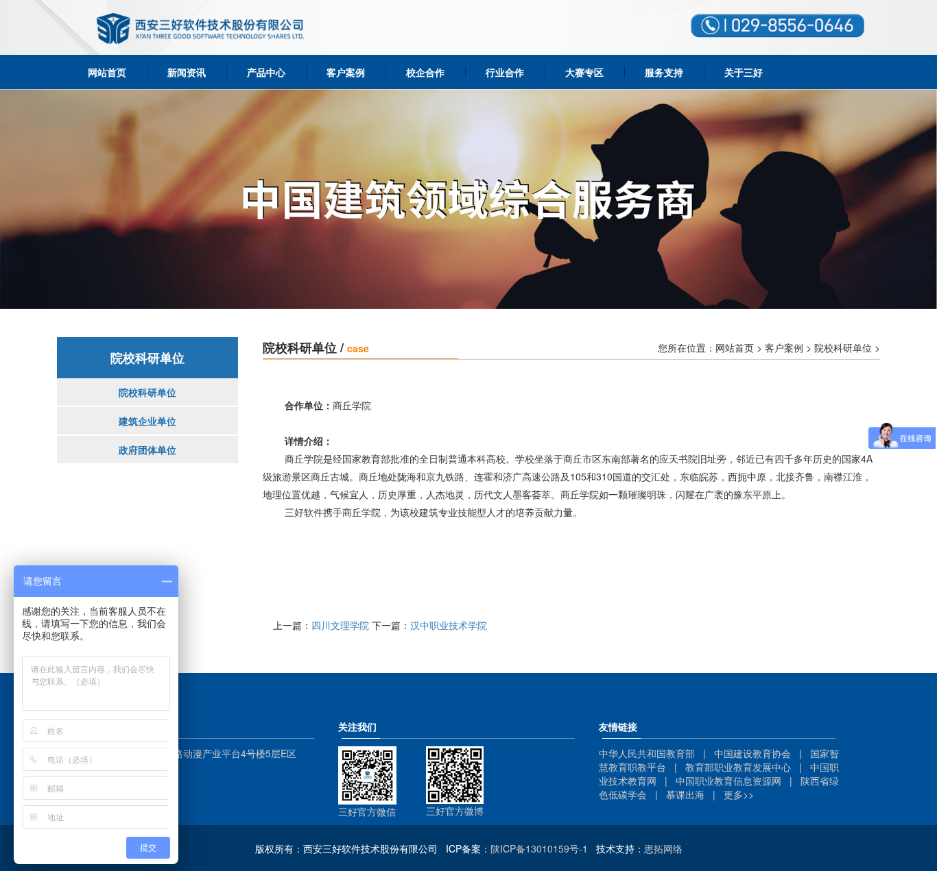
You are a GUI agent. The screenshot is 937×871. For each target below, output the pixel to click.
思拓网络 (663, 848)
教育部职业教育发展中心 (738, 767)
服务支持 (664, 72)
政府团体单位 (147, 449)
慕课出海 (685, 794)
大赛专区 (584, 72)
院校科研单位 (147, 392)
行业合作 (505, 72)
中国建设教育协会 (752, 753)
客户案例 (346, 72)
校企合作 (425, 72)
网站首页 (107, 72)
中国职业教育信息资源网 (728, 780)
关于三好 (743, 72)
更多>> (739, 794)
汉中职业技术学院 (448, 625)
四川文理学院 (340, 625)
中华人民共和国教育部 (647, 753)
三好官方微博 (455, 811)
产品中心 (266, 72)
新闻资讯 (186, 72)
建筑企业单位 (147, 421)
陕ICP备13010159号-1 (539, 848)
